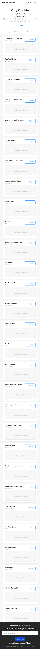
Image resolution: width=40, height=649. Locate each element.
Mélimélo (8, 222)
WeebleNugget (10, 445)
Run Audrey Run (11, 283)
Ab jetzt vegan (10, 201)
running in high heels (12, 79)
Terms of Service (29, 646)
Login (29, 643)
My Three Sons (10, 323)
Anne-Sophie (21, 16)
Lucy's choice (10, 506)
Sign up (35, 2)
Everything (6, 32)
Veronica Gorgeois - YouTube (15, 486)
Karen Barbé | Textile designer (15, 39)
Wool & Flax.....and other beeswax (17, 161)
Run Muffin (9, 262)
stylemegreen (9, 567)
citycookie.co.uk (20, 14)
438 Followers (18, 32)
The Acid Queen (10, 527)
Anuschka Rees (10, 547)
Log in (29, 2)
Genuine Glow (10, 364)
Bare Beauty (9, 344)
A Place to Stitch (11, 303)
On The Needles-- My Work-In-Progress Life (20, 384)
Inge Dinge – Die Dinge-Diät (15, 425)
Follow (21, 25)
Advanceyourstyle (11, 405)
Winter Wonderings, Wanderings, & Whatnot (21, 242)
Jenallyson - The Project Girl (15, 100)
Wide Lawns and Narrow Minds (16, 120)
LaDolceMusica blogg (12, 588)
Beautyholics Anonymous (14, 466)
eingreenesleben (11, 608)
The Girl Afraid (10, 140)
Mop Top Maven (10, 59)
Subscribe (20, 639)
